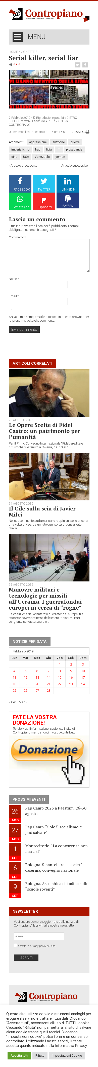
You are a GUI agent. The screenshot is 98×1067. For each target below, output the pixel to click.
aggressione (38, 142)
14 (48, 677)
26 (25, 690)
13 (37, 677)
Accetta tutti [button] (19, 1055)
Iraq (37, 149)
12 (25, 677)
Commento (17, 237)
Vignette (28, 52)
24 (83, 684)
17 (83, 677)
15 (59, 677)
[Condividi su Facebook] (85, 65)
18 (14, 684)
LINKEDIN (68, 189)
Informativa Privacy (71, 1045)
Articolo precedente (24, 165)
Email (14, 296)
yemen (60, 157)
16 (71, 677)
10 (83, 671)
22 (59, 684)
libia (49, 149)
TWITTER (44, 189)
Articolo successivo (74, 165)
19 (25, 684)
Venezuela (42, 157)
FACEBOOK (22, 189)
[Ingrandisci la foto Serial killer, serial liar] (49, 89)
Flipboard (45, 207)
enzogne (59, 142)
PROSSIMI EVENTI (29, 799)
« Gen (13, 702)
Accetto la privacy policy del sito (36, 946)
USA (26, 157)
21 (48, 684)
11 (14, 677)
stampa (78, 132)
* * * (16, 65)
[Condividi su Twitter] (78, 65)
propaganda (74, 149)
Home (13, 52)
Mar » (23, 702)
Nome (14, 279)
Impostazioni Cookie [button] (67, 1055)
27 (37, 690)
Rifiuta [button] (39, 1055)
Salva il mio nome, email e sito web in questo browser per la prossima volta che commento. (49, 318)
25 (14, 690)
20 (37, 684)
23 (71, 684)
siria (14, 157)
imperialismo (20, 149)
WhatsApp (21, 207)
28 (48, 690)
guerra (75, 142)
